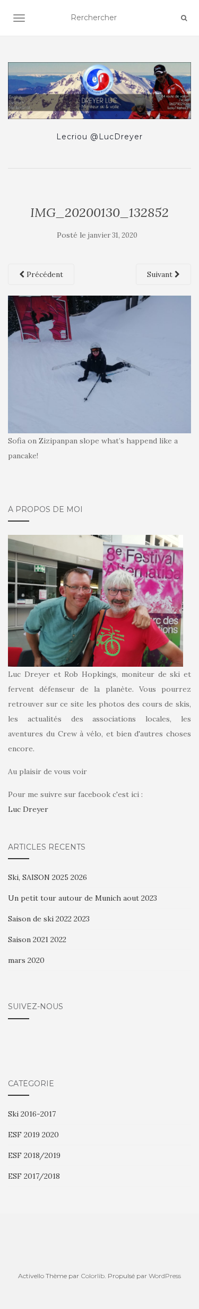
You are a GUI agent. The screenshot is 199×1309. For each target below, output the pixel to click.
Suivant (161, 274)
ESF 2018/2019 (34, 1155)
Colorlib (93, 1276)
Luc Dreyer (28, 809)
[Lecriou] (99, 90)
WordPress (165, 1276)
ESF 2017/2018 (34, 1176)
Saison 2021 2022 (37, 939)
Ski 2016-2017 (32, 1114)
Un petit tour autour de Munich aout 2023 (82, 898)
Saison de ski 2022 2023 (49, 919)
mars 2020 (26, 960)
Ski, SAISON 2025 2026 (47, 877)
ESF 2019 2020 (33, 1134)
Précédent (43, 274)
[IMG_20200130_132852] (99, 363)
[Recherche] (184, 18)
